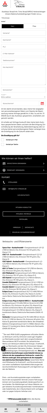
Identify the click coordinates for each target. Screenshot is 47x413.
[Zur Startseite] (16, 4)
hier (40, 14)
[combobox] (23, 97)
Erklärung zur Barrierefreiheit (23, 232)
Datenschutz (29, 227)
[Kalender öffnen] (42, 103)
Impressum (16, 227)
